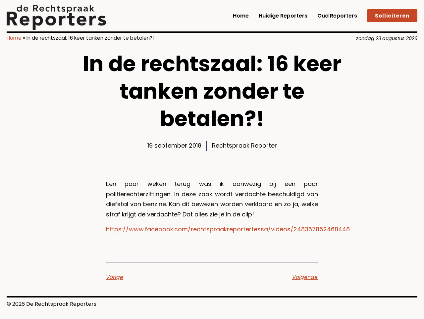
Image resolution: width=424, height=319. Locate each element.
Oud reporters (337, 16)
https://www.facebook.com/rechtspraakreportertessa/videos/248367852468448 (228, 229)
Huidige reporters (283, 16)
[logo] (56, 17)
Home (241, 16)
